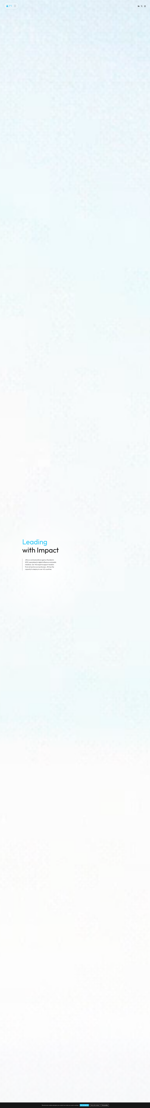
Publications (37, 6)
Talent (30, 6)
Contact (44, 6)
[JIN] (9, 6)
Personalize (105, 1105)
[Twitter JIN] (142, 8)
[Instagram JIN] (145, 6)
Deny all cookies (94, 1105)
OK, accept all (84, 1105)
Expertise (24, 6)
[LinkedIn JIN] (139, 6)
